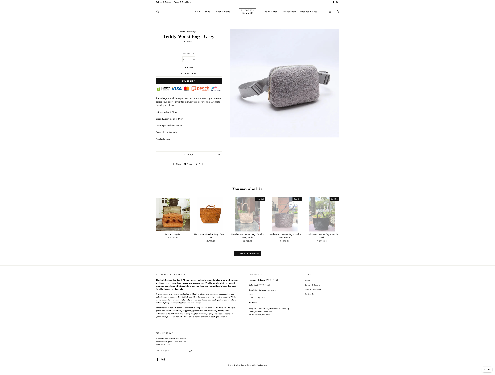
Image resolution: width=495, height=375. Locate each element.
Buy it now (189, 81)
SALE (197, 11)
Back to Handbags (249, 253)
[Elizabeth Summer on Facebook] (157, 359)
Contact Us (309, 294)
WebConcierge (262, 365)
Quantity (188, 53)
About (307, 280)
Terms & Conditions (182, 2)
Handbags (191, 31)
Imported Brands (308, 11)
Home (182, 31)
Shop (207, 11)
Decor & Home (222, 11)
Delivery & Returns (163, 2)
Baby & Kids (271, 11)
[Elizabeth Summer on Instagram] (163, 359)
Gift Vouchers (289, 11)
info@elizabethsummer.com (266, 290)
